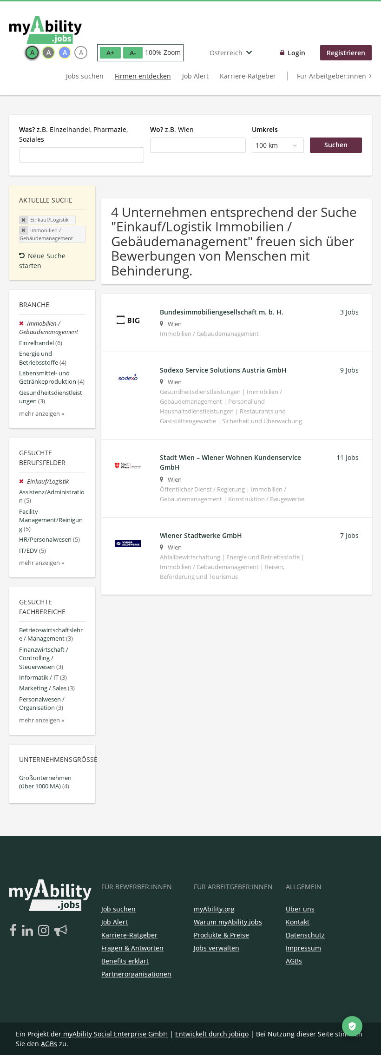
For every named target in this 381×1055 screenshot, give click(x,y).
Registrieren (346, 52)
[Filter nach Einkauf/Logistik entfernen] (23, 481)
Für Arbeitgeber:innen (331, 76)
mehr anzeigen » (41, 414)
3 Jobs (349, 312)
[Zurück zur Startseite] (45, 30)
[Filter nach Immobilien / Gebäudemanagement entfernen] (23, 324)
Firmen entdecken (143, 76)
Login (296, 52)
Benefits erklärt (125, 961)
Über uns (300, 908)
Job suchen (118, 908)
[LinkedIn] (29, 931)
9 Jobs (349, 370)
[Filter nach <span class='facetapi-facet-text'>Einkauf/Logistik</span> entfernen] (24, 220)
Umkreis (265, 129)
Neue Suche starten (42, 260)
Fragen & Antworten (132, 948)
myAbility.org (214, 908)
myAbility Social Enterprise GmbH (115, 1033)
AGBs (294, 961)
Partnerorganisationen (136, 974)
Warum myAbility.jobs (228, 921)
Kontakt (297, 921)
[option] (32, 52)
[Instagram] (45, 931)
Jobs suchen (85, 76)
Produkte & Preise (221, 934)
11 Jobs (347, 457)
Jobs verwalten (216, 948)
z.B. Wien (172, 129)
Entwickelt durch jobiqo (212, 1033)
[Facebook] (14, 931)
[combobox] (81, 154)
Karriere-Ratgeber (248, 76)
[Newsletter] (60, 931)
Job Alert (195, 76)
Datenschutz (305, 934)
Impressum (303, 948)
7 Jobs (349, 535)
